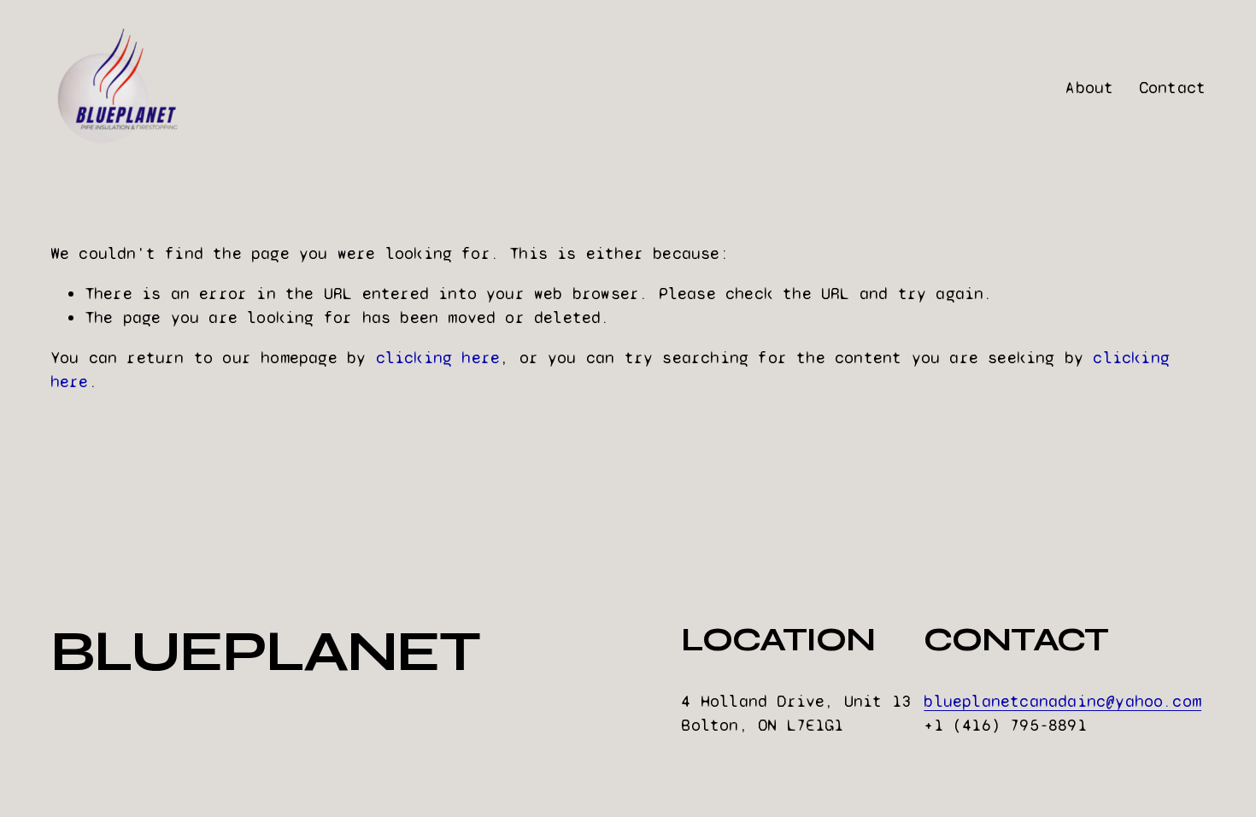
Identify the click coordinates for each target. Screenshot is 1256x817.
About (1089, 87)
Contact (1172, 87)
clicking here (438, 357)
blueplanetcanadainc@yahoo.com (1062, 701)
